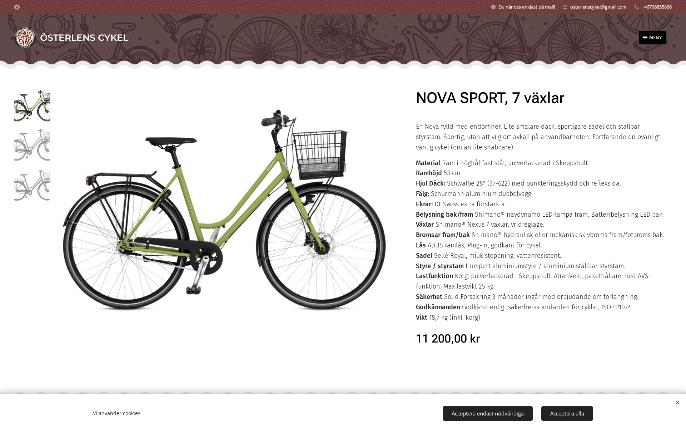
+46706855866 (657, 7)
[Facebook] (17, 7)
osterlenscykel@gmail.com (598, 7)
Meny (655, 38)
